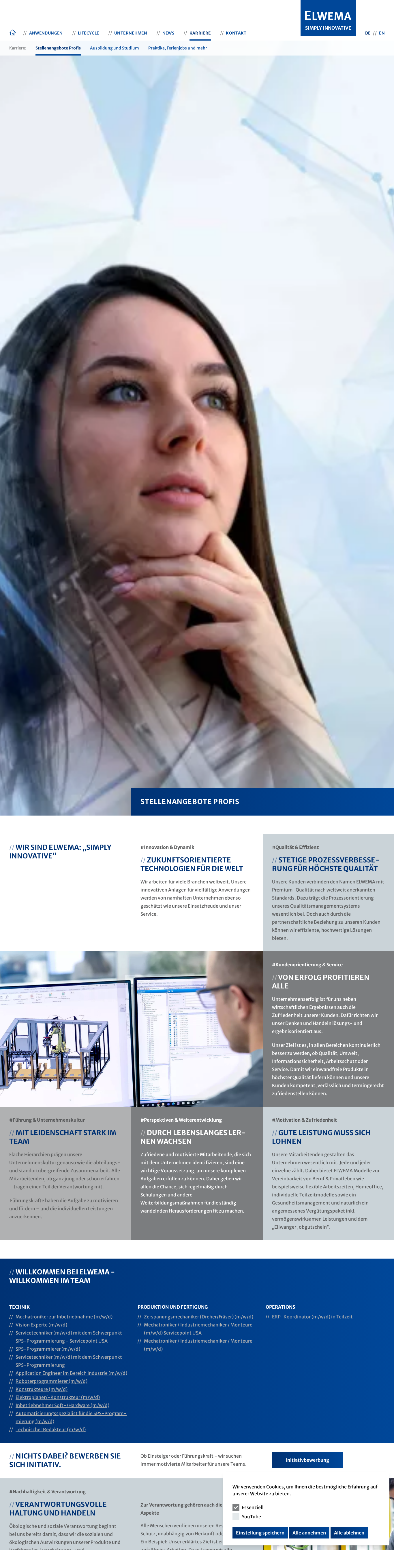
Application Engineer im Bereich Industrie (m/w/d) (71, 1373)
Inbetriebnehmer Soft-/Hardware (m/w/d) (62, 1405)
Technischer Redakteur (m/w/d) (51, 1429)
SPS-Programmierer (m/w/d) (48, 1349)
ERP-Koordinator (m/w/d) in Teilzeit (312, 1317)
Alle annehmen (309, 1533)
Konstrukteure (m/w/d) (41, 1389)
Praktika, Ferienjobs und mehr (177, 48)
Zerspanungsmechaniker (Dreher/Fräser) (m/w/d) (198, 1317)
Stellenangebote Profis (58, 48)
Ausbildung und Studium (114, 48)
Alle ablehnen (349, 1533)
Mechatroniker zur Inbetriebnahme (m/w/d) (64, 1317)
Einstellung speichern (260, 1533)
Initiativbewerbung (307, 1460)
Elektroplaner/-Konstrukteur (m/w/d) (58, 1397)
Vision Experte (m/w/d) (41, 1325)
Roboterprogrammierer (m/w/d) (51, 1381)
